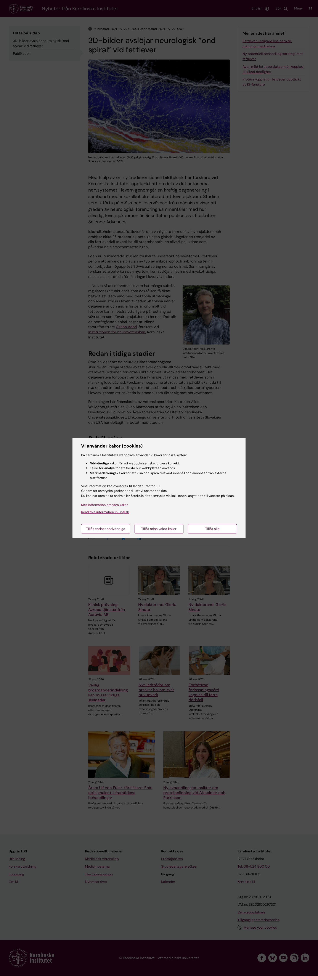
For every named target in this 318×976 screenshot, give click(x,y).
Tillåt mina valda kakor (159, 529)
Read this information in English (105, 512)
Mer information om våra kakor (104, 505)
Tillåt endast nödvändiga (105, 529)
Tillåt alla (212, 529)
